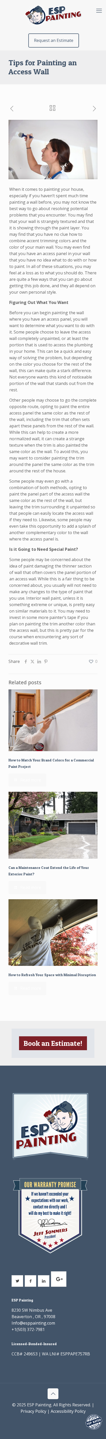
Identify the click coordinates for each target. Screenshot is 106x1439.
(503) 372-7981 (30, 1329)
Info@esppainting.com (33, 1323)
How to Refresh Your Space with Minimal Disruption (52, 975)
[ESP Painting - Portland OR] (53, 15)
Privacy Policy (33, 1411)
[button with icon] (17, 1281)
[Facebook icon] (48, 1420)
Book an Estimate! (53, 1043)
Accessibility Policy (68, 1411)
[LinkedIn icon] (58, 1420)
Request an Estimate (53, 40)
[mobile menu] (99, 10)
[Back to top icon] (53, 1393)
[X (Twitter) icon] (53, 1420)
